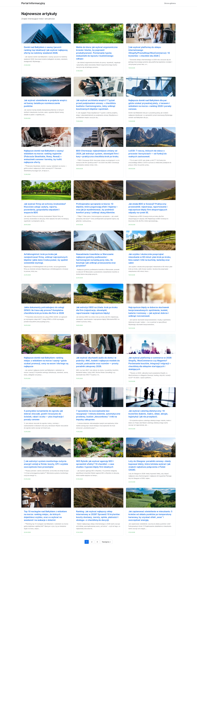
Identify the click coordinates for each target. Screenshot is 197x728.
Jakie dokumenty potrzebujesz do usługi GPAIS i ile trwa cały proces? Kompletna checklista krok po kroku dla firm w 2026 (44, 310)
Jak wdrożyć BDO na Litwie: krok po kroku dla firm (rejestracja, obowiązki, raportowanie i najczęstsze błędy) (97, 310)
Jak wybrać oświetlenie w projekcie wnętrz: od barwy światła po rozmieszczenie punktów (45, 103)
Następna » (106, 542)
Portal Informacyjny (33, 3)
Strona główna (170, 3)
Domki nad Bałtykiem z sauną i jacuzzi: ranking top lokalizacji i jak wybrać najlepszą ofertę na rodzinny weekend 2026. (45, 50)
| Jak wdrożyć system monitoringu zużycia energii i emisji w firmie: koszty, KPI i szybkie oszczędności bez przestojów (46, 464)
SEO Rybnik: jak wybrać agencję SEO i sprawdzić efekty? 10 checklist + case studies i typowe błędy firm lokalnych (95, 464)
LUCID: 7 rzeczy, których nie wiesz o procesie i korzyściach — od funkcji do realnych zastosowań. (147, 154)
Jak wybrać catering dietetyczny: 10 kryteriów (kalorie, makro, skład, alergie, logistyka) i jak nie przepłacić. (148, 414)
